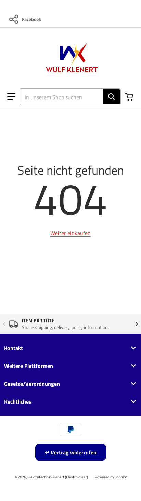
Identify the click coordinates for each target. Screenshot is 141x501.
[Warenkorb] (130, 97)
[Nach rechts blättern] (137, 324)
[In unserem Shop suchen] (111, 96)
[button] (11, 97)
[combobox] (67, 96)
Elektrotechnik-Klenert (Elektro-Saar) (57, 477)
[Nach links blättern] (4, 324)
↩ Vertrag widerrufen (71, 452)
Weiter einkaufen (70, 233)
